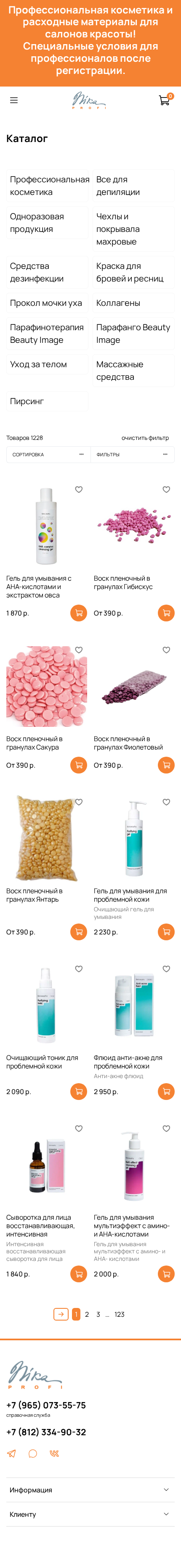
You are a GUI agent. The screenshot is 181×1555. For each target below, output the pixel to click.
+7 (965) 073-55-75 (46, 1405)
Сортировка (28, 454)
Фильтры (108, 454)
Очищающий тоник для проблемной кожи (42, 1062)
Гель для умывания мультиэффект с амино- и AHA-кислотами (132, 1226)
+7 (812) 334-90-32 (46, 1432)
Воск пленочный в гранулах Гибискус (123, 582)
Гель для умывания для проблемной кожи (130, 895)
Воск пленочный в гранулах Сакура (34, 743)
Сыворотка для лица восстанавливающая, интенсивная (40, 1226)
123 (119, 1314)
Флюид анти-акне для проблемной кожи (128, 1062)
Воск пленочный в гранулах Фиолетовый (128, 743)
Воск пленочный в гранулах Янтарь (34, 895)
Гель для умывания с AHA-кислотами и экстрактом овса (39, 587)
